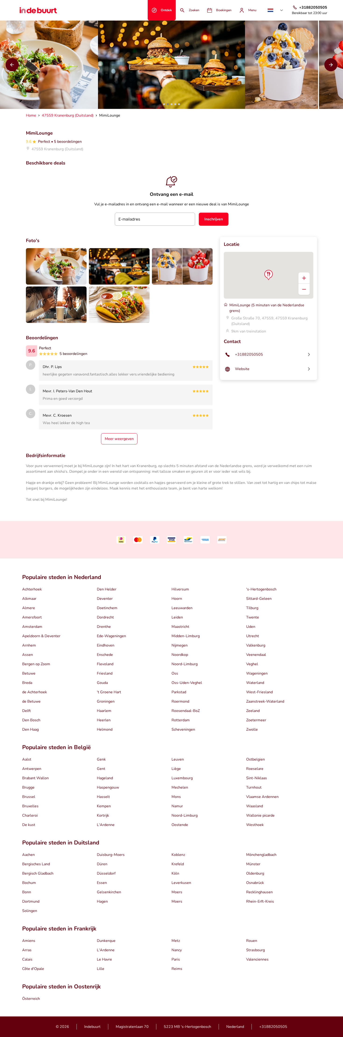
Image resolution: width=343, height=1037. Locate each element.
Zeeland (253, 710)
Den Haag (30, 729)
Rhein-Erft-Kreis (260, 901)
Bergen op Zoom (36, 664)
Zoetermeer (256, 720)
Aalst (26, 759)
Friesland (104, 673)
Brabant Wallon (35, 778)
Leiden (177, 617)
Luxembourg (182, 778)
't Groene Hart (109, 692)
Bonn (26, 892)
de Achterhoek (34, 692)
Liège (176, 768)
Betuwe (28, 673)
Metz (176, 940)
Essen (102, 882)
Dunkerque (106, 940)
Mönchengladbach (261, 854)
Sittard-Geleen (259, 598)
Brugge (28, 787)
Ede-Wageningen (111, 636)
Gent (101, 768)
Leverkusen (181, 882)
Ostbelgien (255, 759)
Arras (27, 950)
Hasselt (103, 796)
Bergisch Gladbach (37, 873)
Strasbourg (255, 950)
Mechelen (180, 787)
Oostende (180, 824)
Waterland (255, 682)
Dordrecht (105, 617)
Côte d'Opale (33, 968)
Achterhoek (32, 589)
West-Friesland (259, 692)
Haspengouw (108, 787)
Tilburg (252, 608)
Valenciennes (257, 959)
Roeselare (254, 768)
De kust (28, 824)
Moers (177, 892)
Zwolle (252, 729)
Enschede (105, 654)
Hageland (105, 778)
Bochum (29, 882)
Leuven (178, 759)
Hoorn (177, 598)
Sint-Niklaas (256, 778)
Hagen (102, 901)
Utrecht (252, 636)
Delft (26, 710)
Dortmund (30, 901)
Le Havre (104, 959)
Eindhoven (105, 645)
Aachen (28, 854)
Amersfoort (32, 617)
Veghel (252, 664)
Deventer (105, 598)
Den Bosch (31, 720)
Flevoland (105, 664)
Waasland (254, 806)
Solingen (29, 910)
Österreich (31, 998)
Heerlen (104, 720)
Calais (27, 959)
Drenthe (104, 626)
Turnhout (254, 787)
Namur (177, 806)
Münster (253, 864)
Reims (177, 968)
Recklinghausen (259, 892)
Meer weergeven (119, 438)
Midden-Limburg (186, 636)
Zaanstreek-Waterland (265, 701)
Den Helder (106, 589)
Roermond (180, 701)
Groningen (106, 701)
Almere (28, 608)
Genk (101, 759)
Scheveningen (183, 729)
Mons (176, 796)
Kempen (104, 806)
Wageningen (257, 673)
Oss (175, 673)
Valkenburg (255, 645)
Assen (27, 654)
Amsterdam (32, 626)
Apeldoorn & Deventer (41, 636)
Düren (102, 864)
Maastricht (180, 626)
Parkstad (179, 692)
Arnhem (29, 645)
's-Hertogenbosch (261, 589)
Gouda (102, 682)
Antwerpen (31, 768)
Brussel (28, 796)
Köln (175, 873)
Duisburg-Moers (111, 854)
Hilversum (180, 589)
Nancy (177, 950)
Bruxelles (30, 806)
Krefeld (178, 864)
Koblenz (178, 854)
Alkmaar (29, 598)
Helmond (104, 729)
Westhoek (255, 824)
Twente (252, 617)
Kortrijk (103, 815)
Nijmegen (180, 645)
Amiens (28, 940)
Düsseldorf (106, 873)
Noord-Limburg (185, 664)
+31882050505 (273, 1026)
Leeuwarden (182, 608)
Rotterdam (181, 720)
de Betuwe (31, 701)
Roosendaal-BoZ (186, 710)
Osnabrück (255, 882)
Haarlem (104, 710)
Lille (100, 968)
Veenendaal (256, 654)
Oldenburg (255, 873)
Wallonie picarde (260, 815)
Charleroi (30, 815)
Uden (250, 626)
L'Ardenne (106, 824)
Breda (27, 682)
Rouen (251, 940)
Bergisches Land (36, 864)
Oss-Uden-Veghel (187, 682)
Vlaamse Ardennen (262, 796)
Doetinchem (107, 608)
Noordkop (180, 654)
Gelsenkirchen (109, 892)
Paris (176, 959)
